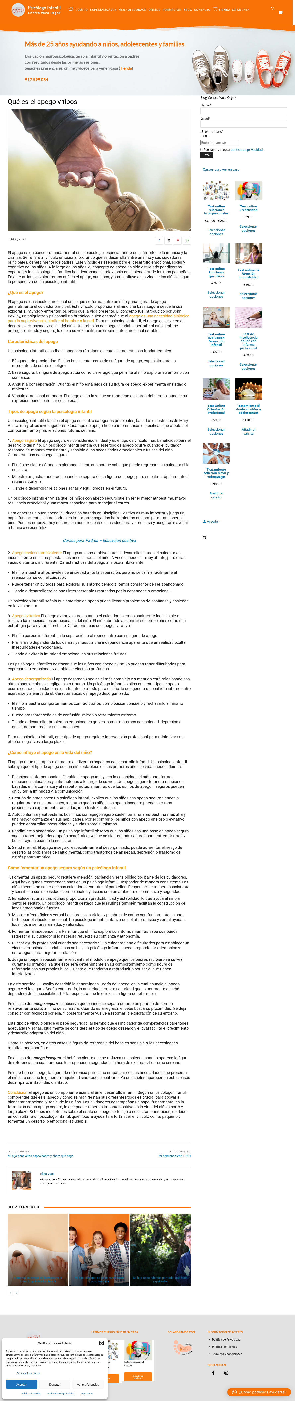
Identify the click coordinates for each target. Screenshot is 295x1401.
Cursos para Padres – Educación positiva (99, 540)
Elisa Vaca (47, 1174)
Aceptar (21, 1384)
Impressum (87, 1393)
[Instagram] (226, 1373)
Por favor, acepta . (233, 149)
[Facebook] (159, 241)
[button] (102, 1343)
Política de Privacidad (226, 1339)
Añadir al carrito (248, 431)
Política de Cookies (224, 1346)
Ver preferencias (88, 1384)
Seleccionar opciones (216, 232)
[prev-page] (10, 1292)
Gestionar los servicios (28, 1373)
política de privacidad (247, 149)
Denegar (55, 1384)
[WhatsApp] (187, 241)
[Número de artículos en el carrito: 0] (204, 537)
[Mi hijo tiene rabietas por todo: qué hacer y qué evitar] (160, 1250)
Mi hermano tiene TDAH (175, 1156)
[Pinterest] (178, 241)
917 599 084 (36, 79)
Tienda (126, 68)
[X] (168, 241)
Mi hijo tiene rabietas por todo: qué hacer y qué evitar (160, 1279)
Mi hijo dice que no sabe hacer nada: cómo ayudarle (99, 1279)
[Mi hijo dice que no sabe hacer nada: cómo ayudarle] (99, 1250)
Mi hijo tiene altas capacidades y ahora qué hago (40, 1156)
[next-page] (16, 1292)
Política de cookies (31, 1393)
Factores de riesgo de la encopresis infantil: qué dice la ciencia (38, 1279)
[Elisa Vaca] (24, 1180)
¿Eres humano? (212, 133)
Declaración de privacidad (60, 1393)
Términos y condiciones (227, 1354)
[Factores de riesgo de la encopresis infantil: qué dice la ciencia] (38, 1250)
